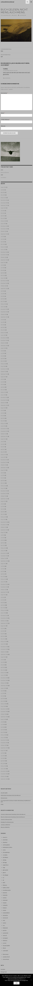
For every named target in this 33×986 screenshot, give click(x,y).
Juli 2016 (2, 472)
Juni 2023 (3, 267)
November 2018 (4, 400)
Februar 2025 (3, 221)
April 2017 (3, 449)
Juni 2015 (3, 506)
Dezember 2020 (4, 337)
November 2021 (4, 311)
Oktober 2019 (4, 371)
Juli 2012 (2, 597)
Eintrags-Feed (4, 971)
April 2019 (3, 387)
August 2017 (3, 439)
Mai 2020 (3, 356)
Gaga (4, 867)
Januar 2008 (3, 737)
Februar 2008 (3, 734)
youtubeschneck (6, 956)
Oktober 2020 (4, 343)
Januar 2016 (3, 488)
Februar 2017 (3, 454)
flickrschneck (5, 954)
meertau (4, 897)
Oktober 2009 (4, 683)
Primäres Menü (31, 2)
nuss (4, 925)
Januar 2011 (3, 644)
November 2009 (4, 680)
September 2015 (4, 498)
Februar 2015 (3, 516)
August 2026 (3, 187)
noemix (4, 922)
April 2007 (3, 760)
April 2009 (3, 698)
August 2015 (3, 501)
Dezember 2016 (4, 459)
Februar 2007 (3, 766)
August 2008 (3, 719)
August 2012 (3, 594)
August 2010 (3, 657)
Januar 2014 (3, 550)
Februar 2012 (3, 610)
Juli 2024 (2, 236)
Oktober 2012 (4, 589)
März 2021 (3, 330)
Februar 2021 (3, 332)
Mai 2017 (3, 446)
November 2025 (4, 202)
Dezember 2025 (4, 200)
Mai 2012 (3, 602)
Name (3, 113)
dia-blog (4, 860)
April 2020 (3, 358)
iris (3, 877)
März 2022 (3, 301)
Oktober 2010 (4, 651)
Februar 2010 (3, 672)
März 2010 (3, 670)
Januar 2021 (3, 335)
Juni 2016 (3, 475)
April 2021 (3, 327)
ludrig (2, 804)
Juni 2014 (3, 537)
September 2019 (4, 374)
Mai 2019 (3, 384)
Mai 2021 (3, 324)
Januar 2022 (3, 306)
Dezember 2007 (4, 740)
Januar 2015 (3, 519)
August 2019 (3, 376)
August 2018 (3, 407)
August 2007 (3, 750)
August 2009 (3, 688)
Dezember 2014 (4, 522)
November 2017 (4, 431)
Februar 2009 (3, 703)
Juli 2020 (2, 350)
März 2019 (3, 389)
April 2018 (3, 418)
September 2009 (4, 685)
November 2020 (4, 340)
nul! (5, 55)
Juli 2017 (2, 441)
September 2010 (4, 654)
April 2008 (3, 729)
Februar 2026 (3, 197)
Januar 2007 (3, 768)
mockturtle (5, 905)
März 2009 (3, 701)
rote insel (5, 935)
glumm (4, 872)
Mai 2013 (3, 571)
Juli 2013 (2, 566)
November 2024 (4, 228)
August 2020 (3, 348)
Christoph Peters (6, 852)
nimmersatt (5, 917)
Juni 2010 (3, 662)
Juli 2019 (2, 379)
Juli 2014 (2, 535)
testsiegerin (5, 938)
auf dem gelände (6, 844)
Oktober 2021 (4, 314)
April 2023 (3, 272)
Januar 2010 (3, 675)
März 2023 (3, 275)
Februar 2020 (3, 363)
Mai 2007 (3, 758)
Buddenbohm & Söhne (7, 847)
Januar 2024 (3, 249)
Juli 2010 (2, 659)
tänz (6, 50)
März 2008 (3, 732)
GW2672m (8, 824)
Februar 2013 (3, 579)
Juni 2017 (3, 444)
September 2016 (4, 467)
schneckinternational (7, 2)
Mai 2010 (3, 664)
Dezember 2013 (4, 553)
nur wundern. (3, 177)
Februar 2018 (3, 423)
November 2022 (4, 283)
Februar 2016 (3, 485)
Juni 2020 (3, 353)
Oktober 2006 (4, 776)
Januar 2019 (3, 394)
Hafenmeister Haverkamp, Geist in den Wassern (11, 795)
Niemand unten (4, 798)
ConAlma (5, 68)
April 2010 (3, 667)
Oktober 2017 (4, 433)
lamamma (5, 892)
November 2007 (4, 742)
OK (16, 983)
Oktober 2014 (4, 527)
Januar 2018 (3, 426)
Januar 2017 (3, 457)
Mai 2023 (3, 270)
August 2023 (3, 262)
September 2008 (4, 716)
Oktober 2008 (4, 714)
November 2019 (4, 369)
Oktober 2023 (4, 257)
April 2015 (3, 511)
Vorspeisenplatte (6, 945)
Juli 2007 (2, 753)
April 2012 (3, 605)
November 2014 (4, 524)
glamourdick (5, 870)
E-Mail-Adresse (5, 119)
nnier (4, 920)
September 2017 (4, 436)
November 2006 (4, 773)
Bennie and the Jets (5, 172)
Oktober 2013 (4, 558)
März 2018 (3, 420)
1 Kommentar (22, 15)
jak (3, 880)
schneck (15, 15)
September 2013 (4, 561)
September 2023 (4, 259)
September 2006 (4, 779)
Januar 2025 (3, 223)
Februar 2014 (3, 548)
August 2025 (3, 208)
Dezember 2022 (4, 280)
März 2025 (3, 218)
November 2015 (4, 493)
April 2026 (3, 192)
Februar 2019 (3, 392)
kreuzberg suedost (7, 890)
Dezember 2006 (4, 771)
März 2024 (3, 244)
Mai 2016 (3, 477)
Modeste (5, 907)
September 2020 (4, 345)
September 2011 (4, 623)
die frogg (4, 862)
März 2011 (3, 638)
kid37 (4, 882)
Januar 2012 (3, 612)
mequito (4, 902)
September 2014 (4, 529)
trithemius (5, 940)
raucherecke (5, 933)
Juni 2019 (3, 381)
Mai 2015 (3, 509)
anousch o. (5, 837)
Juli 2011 (2, 628)
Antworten (7, 78)
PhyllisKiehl (5, 928)
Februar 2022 (3, 304)
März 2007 (3, 763)
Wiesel (2, 817)
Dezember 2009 (4, 677)
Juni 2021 (3, 322)
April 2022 (3, 298)
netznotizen (5, 915)
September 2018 (4, 405)
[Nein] (31, 980)
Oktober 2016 (4, 465)
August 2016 (3, 470)
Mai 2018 (3, 415)
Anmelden (3, 969)
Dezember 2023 (4, 252)
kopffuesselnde (6, 887)
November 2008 (4, 711)
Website (3, 126)
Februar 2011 (3, 641)
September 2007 (4, 747)
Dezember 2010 (4, 646)
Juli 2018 (2, 410)
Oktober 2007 (4, 745)
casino (4, 849)
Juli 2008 (2, 721)
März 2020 (3, 361)
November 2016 (4, 462)
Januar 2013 (3, 581)
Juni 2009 (3, 693)
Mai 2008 (3, 727)
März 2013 (3, 576)
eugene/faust (5, 865)
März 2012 (3, 607)
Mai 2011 (3, 633)
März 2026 (3, 195)
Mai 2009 (3, 696)
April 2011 (3, 636)
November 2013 (4, 555)
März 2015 (3, 514)
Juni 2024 (3, 239)
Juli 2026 (2, 189)
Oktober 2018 (4, 402)
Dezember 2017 (4, 428)
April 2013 (3, 574)
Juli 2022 (2, 291)
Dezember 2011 (4, 615)
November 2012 (4, 587)
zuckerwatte (5, 950)
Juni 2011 (3, 631)
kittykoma (5, 885)
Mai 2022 (3, 296)
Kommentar (4, 93)
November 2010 (4, 649)
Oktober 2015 (4, 496)
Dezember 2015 (4, 490)
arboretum (5, 842)
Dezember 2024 (4, 226)
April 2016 (3, 480)
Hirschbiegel (5, 875)
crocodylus (5, 855)
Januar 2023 (3, 278)
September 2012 (4, 592)
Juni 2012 (3, 599)
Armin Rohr (5, 839)
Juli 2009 (2, 690)
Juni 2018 (3, 413)
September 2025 (4, 205)
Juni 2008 (3, 724)
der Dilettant (5, 857)
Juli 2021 (2, 319)
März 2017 (3, 452)
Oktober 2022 (4, 285)
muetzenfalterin (6, 912)
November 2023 (4, 254)
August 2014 (3, 532)
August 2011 (3, 625)
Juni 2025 (3, 210)
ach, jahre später (4, 792)
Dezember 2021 (4, 309)
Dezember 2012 (4, 584)
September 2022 (4, 288)
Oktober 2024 (4, 231)
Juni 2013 (3, 568)
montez (4, 910)
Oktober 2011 (4, 620)
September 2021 (4, 317)
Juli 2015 (2, 503)
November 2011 (4, 618)
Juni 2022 (3, 293)
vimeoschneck (6, 959)
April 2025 (3, 215)
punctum (5, 930)
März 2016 (3, 483)
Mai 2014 (3, 540)
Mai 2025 (3, 213)
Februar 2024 (3, 247)
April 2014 (3, 542)
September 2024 (4, 234)
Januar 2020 (3, 366)
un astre (4, 943)
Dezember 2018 (4, 397)
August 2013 (3, 563)
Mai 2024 (3, 241)
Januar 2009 (3, 706)
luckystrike (5, 895)
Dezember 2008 (4, 709)
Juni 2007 (3, 755)
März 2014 (3, 545)
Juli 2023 (2, 265)
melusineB (5, 900)
